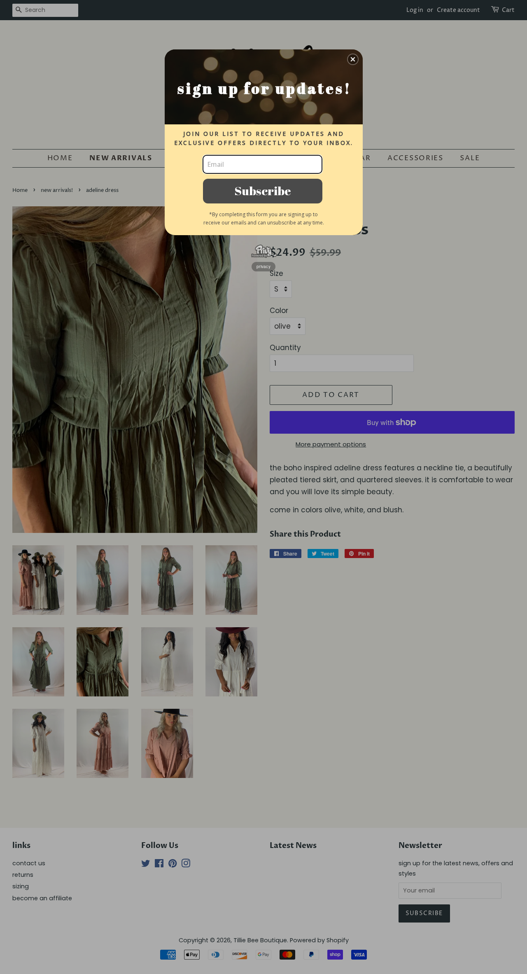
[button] (353, 59)
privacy (263, 266)
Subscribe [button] (262, 190)
